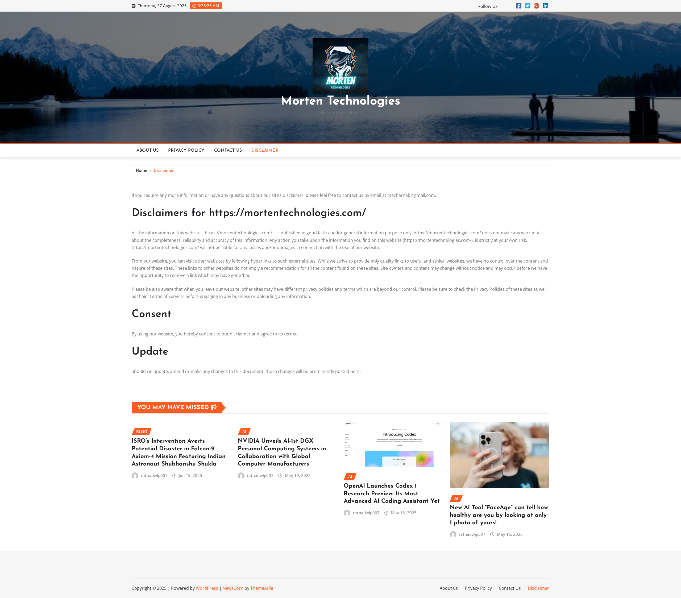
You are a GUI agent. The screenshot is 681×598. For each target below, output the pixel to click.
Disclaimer (265, 150)
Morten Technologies (340, 101)
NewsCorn (233, 588)
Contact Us (228, 150)
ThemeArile (261, 588)
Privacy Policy (186, 150)
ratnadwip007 (154, 475)
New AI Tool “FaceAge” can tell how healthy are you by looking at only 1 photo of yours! (499, 515)
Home (141, 170)
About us (147, 150)
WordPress (207, 588)
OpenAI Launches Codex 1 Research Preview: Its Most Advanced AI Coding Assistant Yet (392, 493)
